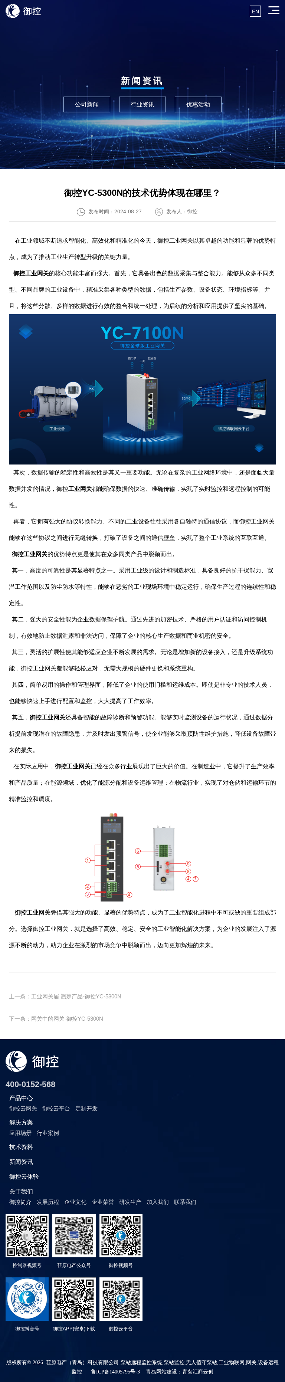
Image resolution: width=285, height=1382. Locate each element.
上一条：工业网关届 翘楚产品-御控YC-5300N (65, 996)
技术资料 (21, 1147)
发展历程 (48, 1202)
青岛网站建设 (161, 1372)
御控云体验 (24, 1176)
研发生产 (130, 1202)
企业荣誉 (103, 1202)
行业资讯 (142, 104)
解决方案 (21, 1122)
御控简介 (20, 1202)
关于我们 (21, 1191)
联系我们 (185, 1202)
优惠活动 (198, 104)
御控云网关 (23, 1108)
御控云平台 (56, 1108)
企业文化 (75, 1202)
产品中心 (21, 1098)
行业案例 (48, 1133)
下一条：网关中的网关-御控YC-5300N (56, 1018)
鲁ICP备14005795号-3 (115, 1372)
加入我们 (158, 1202)
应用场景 (20, 1133)
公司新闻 (87, 104)
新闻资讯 (21, 1162)
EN (255, 11)
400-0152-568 (30, 1084)
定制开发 (86, 1108)
